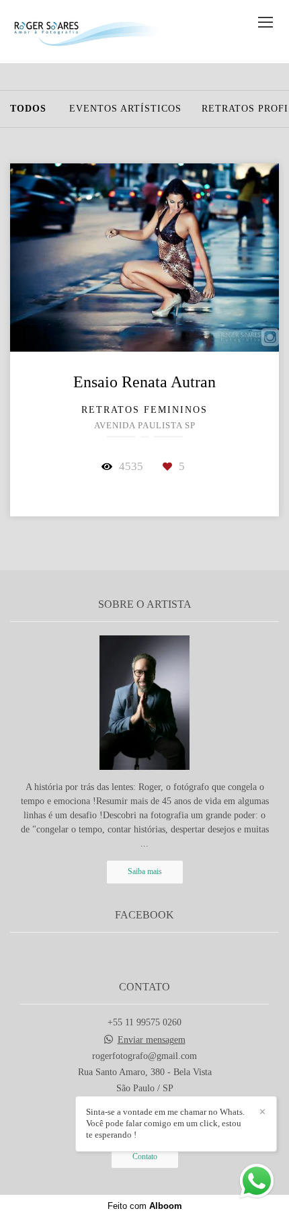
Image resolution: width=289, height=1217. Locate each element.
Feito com (145, 1206)
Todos (28, 109)
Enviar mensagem (151, 1040)
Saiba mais (145, 871)
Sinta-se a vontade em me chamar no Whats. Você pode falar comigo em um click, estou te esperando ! (165, 1123)
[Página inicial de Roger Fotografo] (85, 31)
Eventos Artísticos (125, 109)
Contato (144, 1156)
